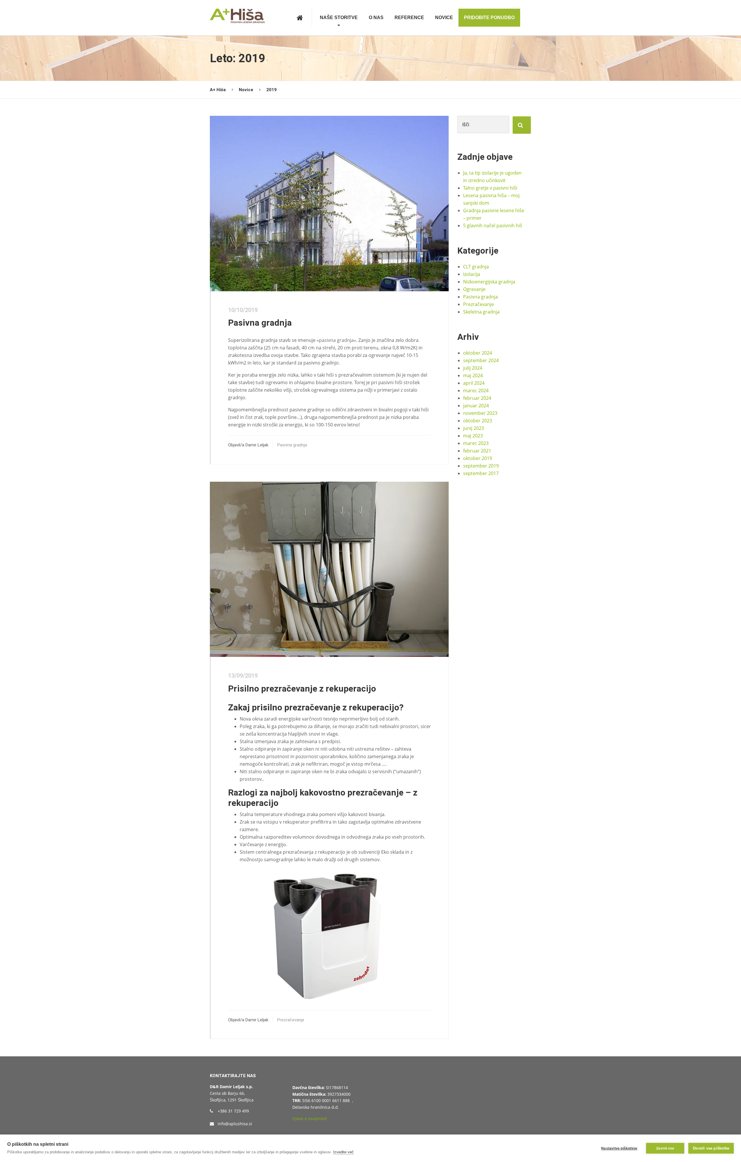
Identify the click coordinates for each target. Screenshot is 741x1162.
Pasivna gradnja (260, 323)
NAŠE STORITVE (339, 17)
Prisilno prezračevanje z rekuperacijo (302, 688)
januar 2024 (476, 405)
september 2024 (481, 360)
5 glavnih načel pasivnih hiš (492, 225)
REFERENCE (409, 17)
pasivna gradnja (336, 340)
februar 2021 (477, 451)
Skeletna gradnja (481, 312)
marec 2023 (476, 443)
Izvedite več (343, 1152)
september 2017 (481, 473)
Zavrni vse (665, 1148)
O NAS (376, 17)
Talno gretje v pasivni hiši (490, 188)
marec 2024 (476, 390)
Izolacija (471, 274)
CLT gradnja (476, 266)
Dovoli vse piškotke (711, 1148)
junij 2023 (473, 428)
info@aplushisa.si (235, 1123)
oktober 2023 (477, 420)
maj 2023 (473, 435)
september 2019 (481, 466)
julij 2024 (472, 368)
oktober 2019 (477, 458)
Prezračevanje (290, 1019)
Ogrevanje (474, 289)
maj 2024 (473, 375)
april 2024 (474, 383)
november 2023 (480, 413)
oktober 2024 (477, 353)
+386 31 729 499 (233, 1111)
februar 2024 (477, 398)
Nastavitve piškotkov (619, 1148)
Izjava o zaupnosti (309, 1118)
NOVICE (444, 17)
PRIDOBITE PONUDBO (489, 17)
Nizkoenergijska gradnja (489, 281)
